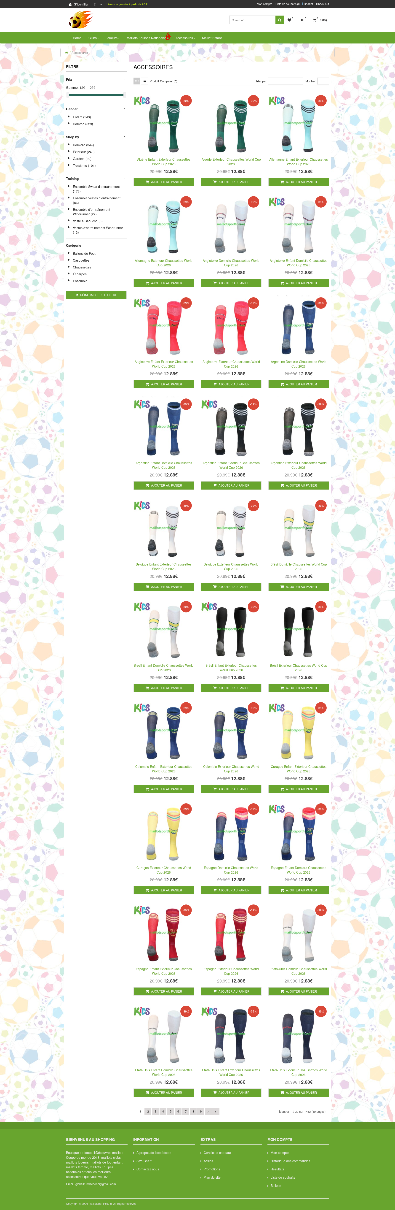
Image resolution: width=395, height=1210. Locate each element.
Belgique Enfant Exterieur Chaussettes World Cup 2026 (164, 566)
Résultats (277, 1169)
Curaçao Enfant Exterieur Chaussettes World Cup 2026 (298, 768)
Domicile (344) (83, 145)
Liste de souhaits (283, 1177)
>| (216, 1111)
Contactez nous (147, 1169)
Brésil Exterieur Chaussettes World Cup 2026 (298, 667)
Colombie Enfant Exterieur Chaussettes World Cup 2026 (163, 768)
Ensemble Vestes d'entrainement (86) (96, 200)
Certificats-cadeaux (218, 1152)
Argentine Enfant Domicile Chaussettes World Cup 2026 (164, 465)
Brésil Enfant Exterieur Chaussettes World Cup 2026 (231, 667)
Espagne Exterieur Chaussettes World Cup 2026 (231, 971)
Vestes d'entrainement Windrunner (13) (98, 230)
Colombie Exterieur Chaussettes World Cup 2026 (231, 768)
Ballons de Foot (84, 253)
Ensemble (80, 281)
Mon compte (264, 4)
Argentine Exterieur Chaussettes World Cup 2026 (298, 465)
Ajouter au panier (166, 182)
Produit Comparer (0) (163, 81)
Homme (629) (83, 124)
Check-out (322, 4)
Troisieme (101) (84, 165)
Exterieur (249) (84, 151)
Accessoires (80, 52)
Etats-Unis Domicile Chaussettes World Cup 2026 (298, 971)
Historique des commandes (290, 1161)
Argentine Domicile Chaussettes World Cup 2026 (298, 363)
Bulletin (276, 1185)
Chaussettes (82, 267)
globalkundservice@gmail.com (95, 1184)
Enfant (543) (82, 117)
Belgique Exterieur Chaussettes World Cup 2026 (231, 566)
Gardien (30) (82, 158)
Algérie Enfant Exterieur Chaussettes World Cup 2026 (163, 161)
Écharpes (80, 274)
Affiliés (208, 1161)
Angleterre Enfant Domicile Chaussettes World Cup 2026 (298, 262)
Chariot (308, 4)
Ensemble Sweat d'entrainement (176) (96, 188)
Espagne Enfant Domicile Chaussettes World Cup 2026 (298, 869)
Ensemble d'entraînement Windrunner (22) (91, 211)
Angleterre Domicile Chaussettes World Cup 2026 (231, 262)
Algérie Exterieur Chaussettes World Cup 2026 (231, 161)
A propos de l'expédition (153, 1152)
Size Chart (144, 1161)
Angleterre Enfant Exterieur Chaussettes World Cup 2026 (164, 363)
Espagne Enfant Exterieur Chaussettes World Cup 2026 (164, 971)
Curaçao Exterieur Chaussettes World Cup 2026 (163, 869)
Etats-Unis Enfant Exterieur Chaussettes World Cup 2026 (231, 1072)
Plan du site (212, 1177)
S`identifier (80, 4)
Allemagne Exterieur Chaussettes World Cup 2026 (163, 262)
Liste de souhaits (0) (288, 4)
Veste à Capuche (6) (88, 221)
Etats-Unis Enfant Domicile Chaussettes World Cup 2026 (163, 1072)
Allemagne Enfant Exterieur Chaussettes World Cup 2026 (298, 161)
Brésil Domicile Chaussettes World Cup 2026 (298, 566)
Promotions (212, 1169)
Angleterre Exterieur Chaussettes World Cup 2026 (231, 363)
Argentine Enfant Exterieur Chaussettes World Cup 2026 (231, 465)
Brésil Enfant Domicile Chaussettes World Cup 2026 (164, 667)
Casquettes (81, 260)
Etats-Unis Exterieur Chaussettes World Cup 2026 (298, 1072)
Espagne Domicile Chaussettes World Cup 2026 (231, 869)
